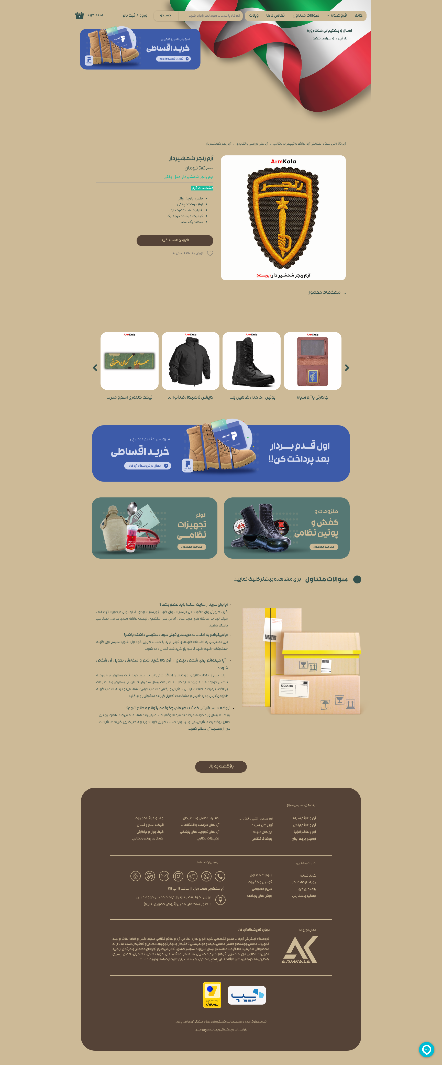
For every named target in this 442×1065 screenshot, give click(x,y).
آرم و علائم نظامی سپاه (164, 939)
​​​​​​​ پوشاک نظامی (262, 839)
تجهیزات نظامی (208, 838)
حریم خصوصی (262, 889)
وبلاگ (254, 16)
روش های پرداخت (259, 896)
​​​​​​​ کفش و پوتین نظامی (148, 838)
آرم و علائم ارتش (304, 825)
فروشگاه (339, 16)
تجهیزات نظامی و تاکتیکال (150, 944)
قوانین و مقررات (260, 882)
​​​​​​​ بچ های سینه (263, 832)
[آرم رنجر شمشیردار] (283, 217)
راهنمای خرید (306, 889)
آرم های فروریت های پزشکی (199, 832)
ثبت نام (129, 16)
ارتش (143, 939)
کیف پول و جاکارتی (150, 832)
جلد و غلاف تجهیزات (149, 818)
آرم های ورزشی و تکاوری (256, 818)
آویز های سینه (262, 825)
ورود (143, 16)
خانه (359, 16)
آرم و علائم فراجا (305, 832)
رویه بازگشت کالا (304, 882)
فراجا (132, 939)
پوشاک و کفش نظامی (231, 944)
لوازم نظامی (190, 939)
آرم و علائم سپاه (304, 818)
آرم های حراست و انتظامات (200, 825)
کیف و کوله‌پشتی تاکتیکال (196, 944)
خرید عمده (308, 876)
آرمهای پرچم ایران (304, 839)
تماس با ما (275, 16)
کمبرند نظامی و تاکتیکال (201, 818)
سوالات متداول (306, 16)
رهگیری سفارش (304, 896)
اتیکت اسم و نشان (150, 825)
